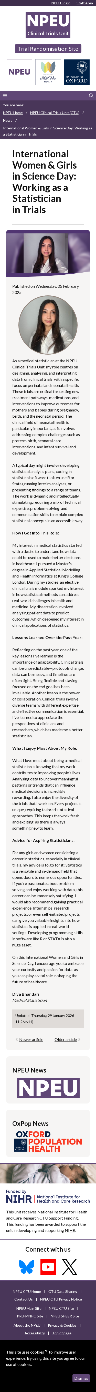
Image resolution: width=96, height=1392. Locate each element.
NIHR (70, 1230)
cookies (37, 1351)
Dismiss (81, 1378)
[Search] (91, 95)
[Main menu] (5, 95)
